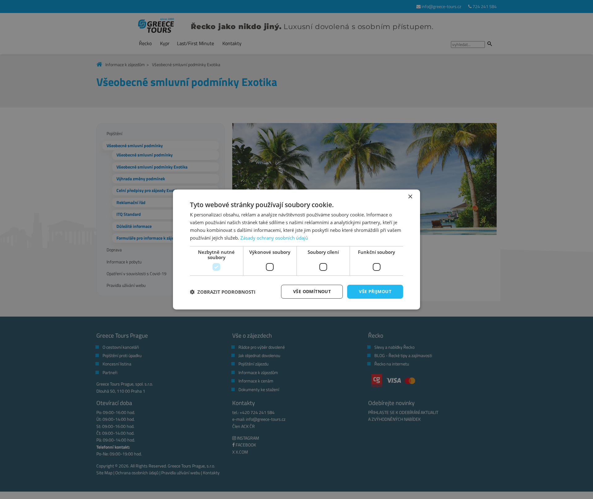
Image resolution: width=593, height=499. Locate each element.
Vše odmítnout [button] (312, 291)
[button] (222, 291)
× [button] (410, 196)
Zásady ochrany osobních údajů (274, 238)
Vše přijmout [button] (375, 291)
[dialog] (296, 249)
